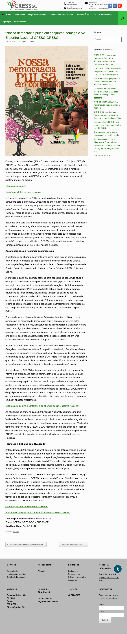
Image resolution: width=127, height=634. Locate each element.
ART (94, 15)
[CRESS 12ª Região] (63, 5)
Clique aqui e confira (15, 185)
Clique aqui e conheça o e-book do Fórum (26, 506)
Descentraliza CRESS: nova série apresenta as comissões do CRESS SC (107, 124)
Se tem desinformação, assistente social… (26, 544)
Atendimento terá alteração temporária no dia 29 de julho (107, 134)
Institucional (20, 15)
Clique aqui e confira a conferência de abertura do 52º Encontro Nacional (42, 405)
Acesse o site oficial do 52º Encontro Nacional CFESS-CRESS (37, 512)
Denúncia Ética (82, 15)
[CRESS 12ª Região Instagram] (115, 6)
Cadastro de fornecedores (74, 573)
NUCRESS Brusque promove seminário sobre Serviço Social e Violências (107, 81)
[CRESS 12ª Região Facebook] (110, 6)
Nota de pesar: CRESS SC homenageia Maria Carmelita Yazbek (107, 104)
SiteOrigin (61, 628)
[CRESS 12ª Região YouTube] (120, 6)
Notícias (16, 531)
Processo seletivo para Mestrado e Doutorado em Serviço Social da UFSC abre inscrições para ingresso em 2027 (107, 145)
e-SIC (102, 580)
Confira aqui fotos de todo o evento (23, 191)
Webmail (41, 571)
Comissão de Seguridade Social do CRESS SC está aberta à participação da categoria (106, 93)
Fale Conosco (20, 22)
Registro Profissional (37, 15)
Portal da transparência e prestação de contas (109, 576)
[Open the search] (122, 18)
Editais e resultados (77, 577)
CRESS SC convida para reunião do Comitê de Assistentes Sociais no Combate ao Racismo (105, 60)
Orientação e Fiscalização (61, 15)
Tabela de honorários (16, 577)
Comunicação (105, 15)
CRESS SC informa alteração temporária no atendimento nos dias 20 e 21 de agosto (107, 71)
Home (8, 15)
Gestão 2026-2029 (102, 155)
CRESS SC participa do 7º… (74, 544)
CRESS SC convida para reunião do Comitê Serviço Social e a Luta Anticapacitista (107, 114)
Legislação (6, 22)
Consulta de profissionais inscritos (16, 573)
